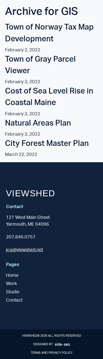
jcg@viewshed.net (24, 250)
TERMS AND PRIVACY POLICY (51, 352)
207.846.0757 (21, 237)
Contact (14, 300)
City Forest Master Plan (47, 143)
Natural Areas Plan (38, 123)
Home (12, 275)
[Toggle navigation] (92, 19)
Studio (13, 292)
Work (11, 284)
